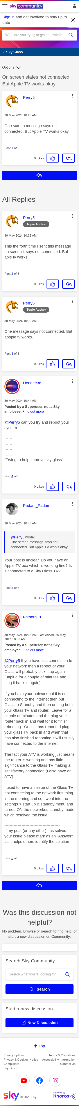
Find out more (33, 411)
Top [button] (42, 1046)
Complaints (11, 1063)
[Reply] (68, 158)
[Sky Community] (27, 6)
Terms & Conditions (61, 1055)
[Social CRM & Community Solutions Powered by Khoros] (64, 1096)
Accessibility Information (58, 1059)
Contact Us (67, 1063)
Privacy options (14, 1055)
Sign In (73, 7)
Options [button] (8, 67)
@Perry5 (12, 422)
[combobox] (36, 35)
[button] (72, 96)
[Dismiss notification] (73, 19)
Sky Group (11, 1068)
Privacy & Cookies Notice (21, 1059)
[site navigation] (4, 6)
